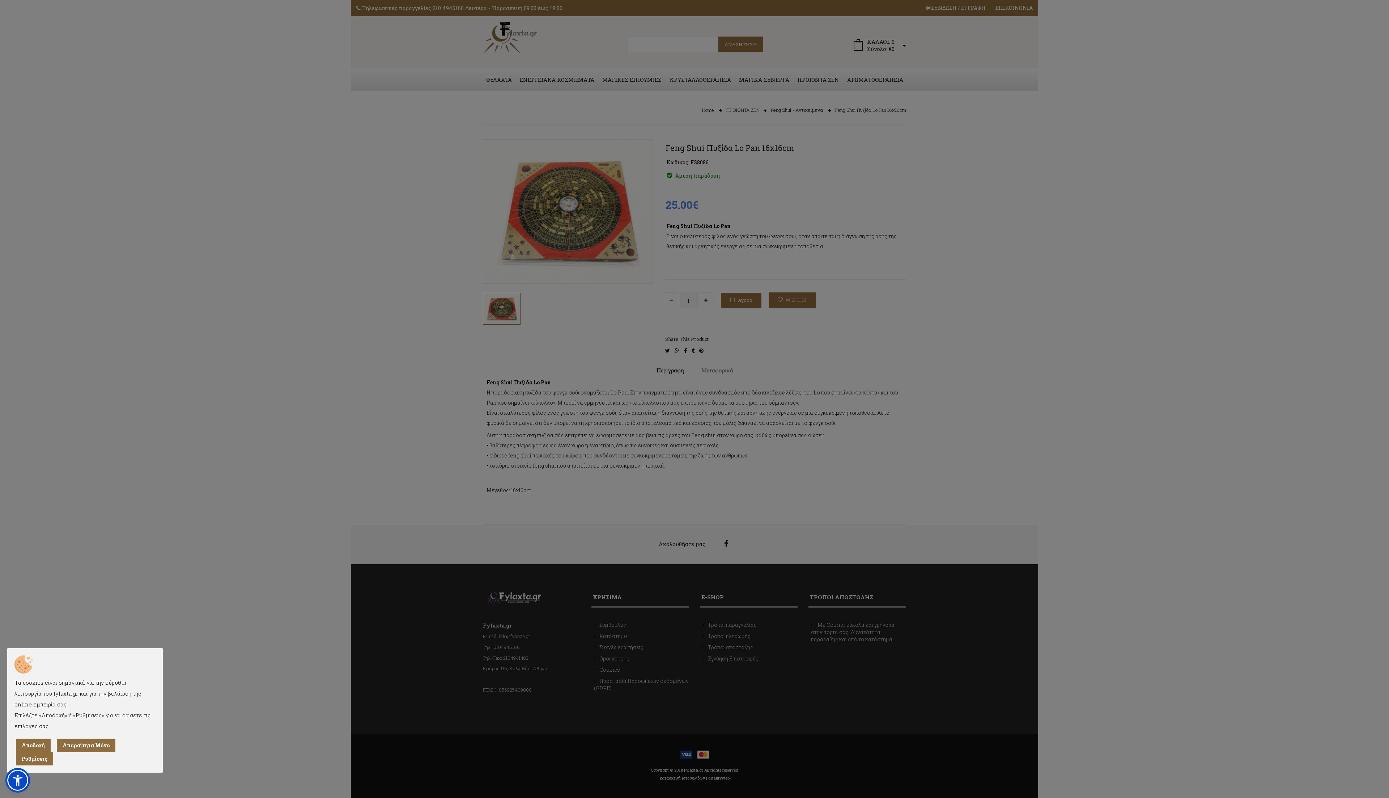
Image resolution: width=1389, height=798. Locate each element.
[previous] (494, 265)
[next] (642, 265)
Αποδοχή (33, 745)
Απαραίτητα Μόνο (86, 745)
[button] (17, 780)
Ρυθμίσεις (34, 758)
